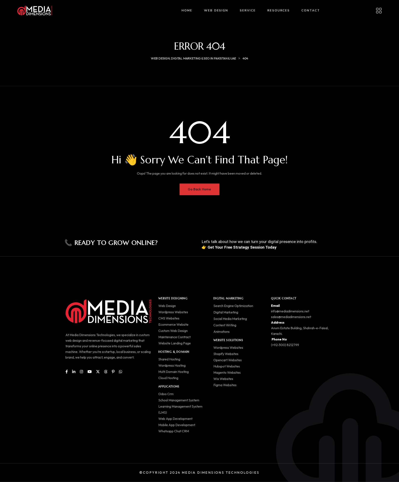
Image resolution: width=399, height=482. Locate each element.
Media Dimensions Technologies (221, 472)
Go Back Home (199, 189)
